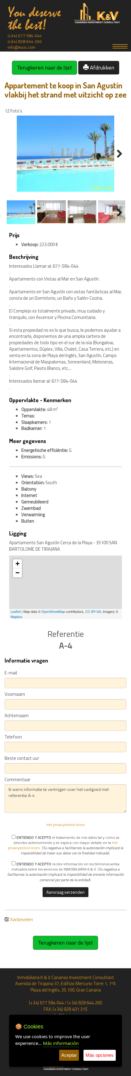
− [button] (17, 573)
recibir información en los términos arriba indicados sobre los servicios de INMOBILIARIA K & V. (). (65, 871)
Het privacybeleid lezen (65, 825)
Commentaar (17, 780)
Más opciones (100, 1055)
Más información (61, 1043)
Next (116, 154)
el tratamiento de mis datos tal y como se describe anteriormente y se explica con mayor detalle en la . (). (65, 845)
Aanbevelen (21, 919)
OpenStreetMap (53, 611)
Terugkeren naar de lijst (44, 67)
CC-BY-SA (93, 611)
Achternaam (17, 716)
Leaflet (16, 611)
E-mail (11, 673)
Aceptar (69, 1055)
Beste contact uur (22, 758)
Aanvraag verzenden (65, 892)
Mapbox (17, 616)
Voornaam (15, 694)
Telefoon (13, 737)
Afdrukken (101, 67)
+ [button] (17, 563)
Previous (15, 154)
